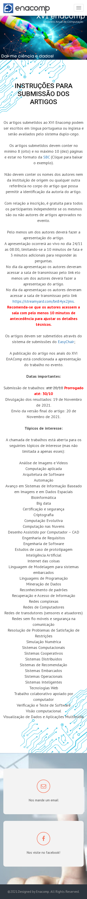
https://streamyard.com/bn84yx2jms (43, 301)
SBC (47, 157)
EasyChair (66, 341)
